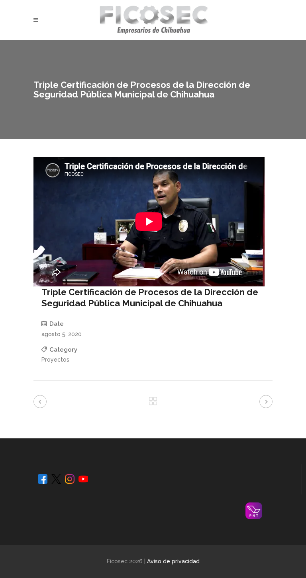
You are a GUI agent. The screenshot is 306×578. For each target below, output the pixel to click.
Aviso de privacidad (173, 561)
